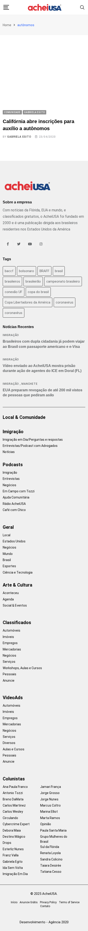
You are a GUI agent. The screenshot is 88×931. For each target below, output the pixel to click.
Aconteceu (11, 593)
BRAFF (44, 271)
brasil (59, 271)
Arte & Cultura (17, 585)
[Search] (82, 7)
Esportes (9, 566)
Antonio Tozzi (13, 793)
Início (14, 902)
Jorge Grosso (50, 793)
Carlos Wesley (13, 811)
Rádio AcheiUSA (14, 504)
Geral (8, 527)
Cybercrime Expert (16, 824)
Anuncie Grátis (29, 902)
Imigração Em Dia (15, 874)
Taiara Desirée (50, 865)
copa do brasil (38, 292)
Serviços (9, 661)
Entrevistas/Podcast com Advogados (30, 446)
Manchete (29, 383)
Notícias (9, 452)
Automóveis (11, 630)
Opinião (45, 824)
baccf (9, 271)
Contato (45, 906)
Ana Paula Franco (15, 787)
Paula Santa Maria (53, 830)
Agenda (8, 599)
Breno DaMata (13, 799)
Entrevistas (11, 479)
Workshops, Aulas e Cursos (22, 668)
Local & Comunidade (24, 417)
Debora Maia (12, 830)
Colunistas (14, 779)
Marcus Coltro (50, 805)
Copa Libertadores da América (27, 302)
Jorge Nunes (49, 799)
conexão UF (13, 292)
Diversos (9, 743)
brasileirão (33, 281)
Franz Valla (11, 855)
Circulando (10, 818)
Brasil (7, 560)
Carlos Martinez (14, 805)
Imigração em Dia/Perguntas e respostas (33, 439)
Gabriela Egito (19, 136)
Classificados (17, 622)
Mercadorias (12, 649)
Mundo (8, 554)
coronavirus (64, 302)
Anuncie (8, 680)
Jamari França (50, 787)
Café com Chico (14, 510)
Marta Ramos (50, 818)
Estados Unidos (14, 541)
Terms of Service (69, 902)
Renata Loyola (50, 853)
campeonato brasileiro (63, 281)
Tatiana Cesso (50, 871)
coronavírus (13, 313)
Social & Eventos (15, 605)
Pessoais (9, 674)
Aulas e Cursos (13, 749)
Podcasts (13, 464)
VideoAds (13, 697)
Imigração (11, 335)
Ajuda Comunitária (16, 497)
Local (6, 535)
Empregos (10, 643)
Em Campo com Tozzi (19, 491)
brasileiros (12, 281)
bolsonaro (26, 271)
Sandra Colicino (51, 859)
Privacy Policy (48, 902)
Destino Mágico (14, 836)
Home (7, 25)
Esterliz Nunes (13, 849)
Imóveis (8, 637)
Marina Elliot (49, 811)
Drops (7, 843)
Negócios (9, 485)
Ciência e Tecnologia (17, 572)
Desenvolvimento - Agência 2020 (44, 922)
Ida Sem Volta (13, 868)
